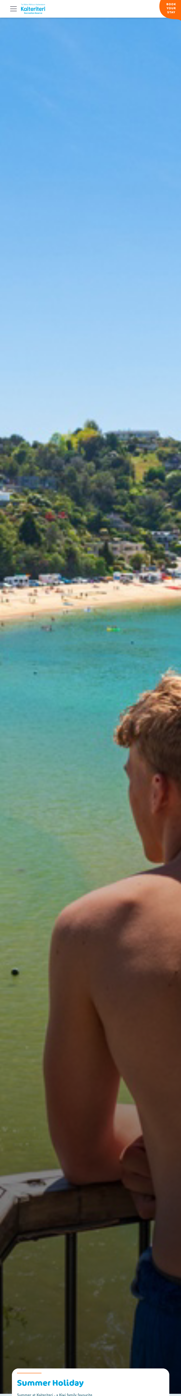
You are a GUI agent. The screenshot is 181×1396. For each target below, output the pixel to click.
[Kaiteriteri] (33, 8)
